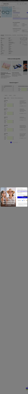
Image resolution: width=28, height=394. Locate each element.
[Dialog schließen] (26, 188)
